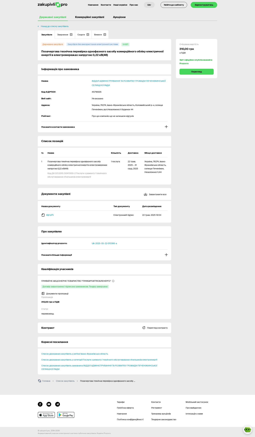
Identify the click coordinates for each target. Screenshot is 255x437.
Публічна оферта (125, 407)
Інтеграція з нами (194, 413)
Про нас (134, 5)
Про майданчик (193, 407)
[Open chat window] (247, 429)
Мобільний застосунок (197, 402)
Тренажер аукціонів (161, 413)
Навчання (93, 5)
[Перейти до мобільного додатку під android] (65, 415)
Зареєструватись (204, 5)
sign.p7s (50, 215)
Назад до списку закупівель (54, 26)
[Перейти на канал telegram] (57, 404)
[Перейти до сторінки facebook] (40, 404)
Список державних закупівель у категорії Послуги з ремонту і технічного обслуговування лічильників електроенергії (99, 359)
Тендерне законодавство (163, 419)
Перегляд (196, 71)
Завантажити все (157, 194)
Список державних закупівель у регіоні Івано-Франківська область (74, 353)
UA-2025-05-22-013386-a (104, 243)
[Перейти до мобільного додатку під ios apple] (46, 415)
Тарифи (121, 402)
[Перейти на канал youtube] (48, 404)
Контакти (106, 5)
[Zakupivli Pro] (52, 4)
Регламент (156, 407)
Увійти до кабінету (174, 5)
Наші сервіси (120, 5)
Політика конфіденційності (130, 419)
